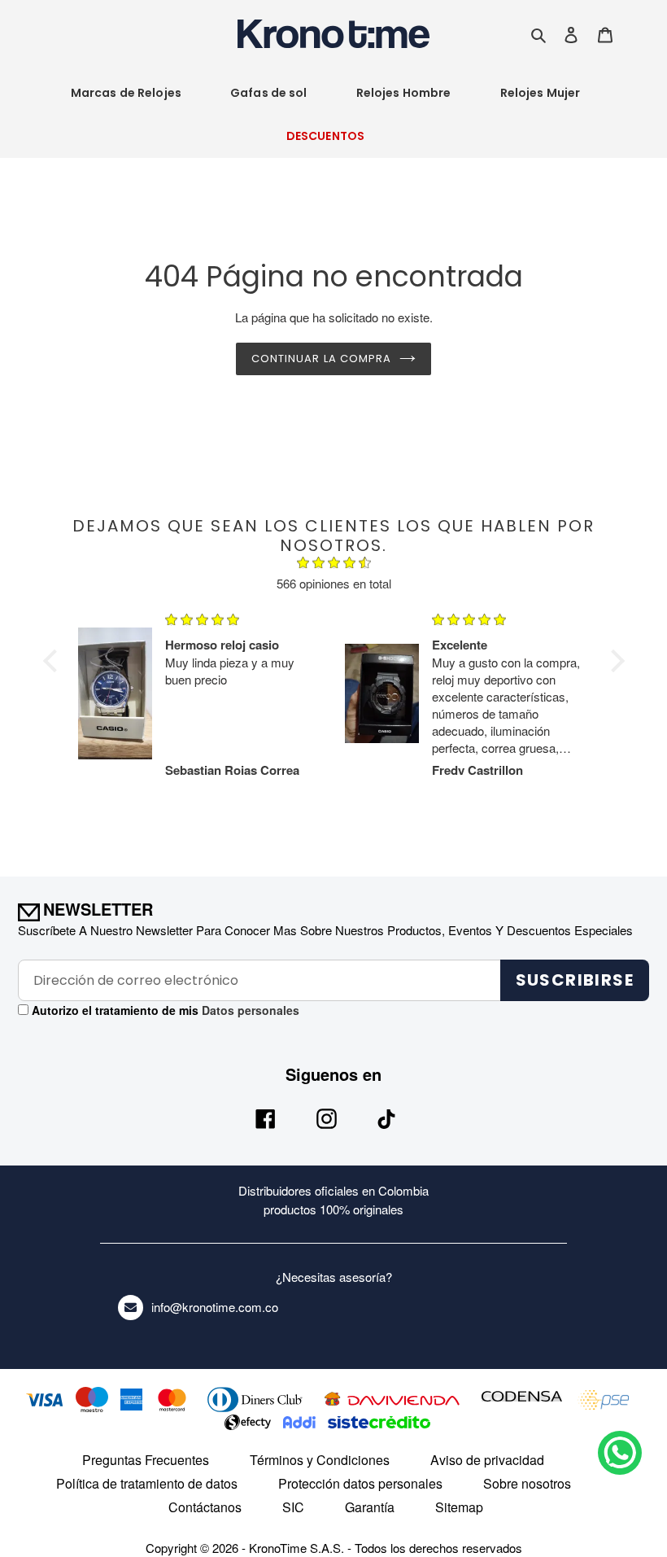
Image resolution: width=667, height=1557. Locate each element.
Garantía (370, 1507)
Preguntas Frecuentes (145, 1459)
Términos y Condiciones (320, 1459)
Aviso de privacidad (487, 1459)
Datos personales (248, 1010)
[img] (334, 565)
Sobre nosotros (527, 1483)
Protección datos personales (360, 1483)
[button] (53, 660)
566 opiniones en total (334, 583)
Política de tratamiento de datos (147, 1483)
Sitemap (459, 1507)
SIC (293, 1507)
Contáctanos (205, 1507)
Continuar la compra (321, 358)
